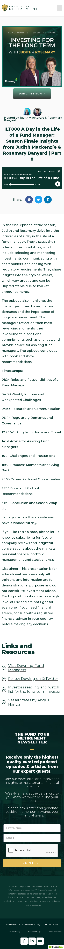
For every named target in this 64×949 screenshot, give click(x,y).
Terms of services (55, 932)
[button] (59, 8)
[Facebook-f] (24, 941)
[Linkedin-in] (32, 941)
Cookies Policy (34, 932)
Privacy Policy (14, 932)
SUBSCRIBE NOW (30, 93)
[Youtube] (40, 941)
